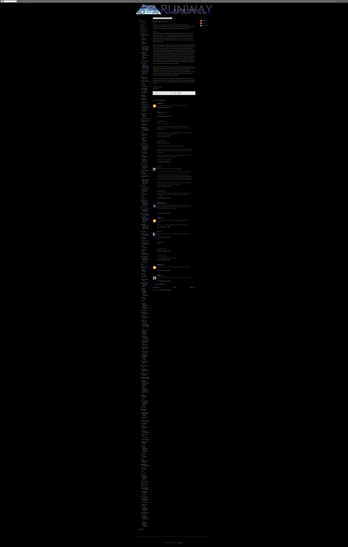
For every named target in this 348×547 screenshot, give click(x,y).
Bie (158, 231)
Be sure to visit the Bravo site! (144, 191)
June (142, 22)
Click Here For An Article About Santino (144, 357)
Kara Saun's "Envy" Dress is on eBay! (145, 337)
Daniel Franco (144, 483)
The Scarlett (205, 25)
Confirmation (144, 144)
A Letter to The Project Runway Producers (144, 332)
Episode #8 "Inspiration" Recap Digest (145, 129)
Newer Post (156, 287)
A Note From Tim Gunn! (145, 121)
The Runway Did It (144, 418)
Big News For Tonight (144, 410)
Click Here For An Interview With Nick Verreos (144, 403)
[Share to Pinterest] (180, 93)
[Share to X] (177, 93)
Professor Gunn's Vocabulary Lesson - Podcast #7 (144, 305)
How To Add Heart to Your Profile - (145, 167)
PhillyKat (159, 264)
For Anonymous (145, 170)
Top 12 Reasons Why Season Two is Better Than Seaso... (145, 48)
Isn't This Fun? (144, 502)
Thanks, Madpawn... (144, 456)
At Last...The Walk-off (144, 321)
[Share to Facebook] (178, 93)
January (143, 33)
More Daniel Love (144, 111)
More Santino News (144, 92)
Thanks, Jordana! (144, 247)
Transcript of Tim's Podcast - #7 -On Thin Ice (145, 326)
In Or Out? (143, 473)
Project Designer (144, 298)
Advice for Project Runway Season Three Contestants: (144, 292)
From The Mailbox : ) (144, 468)
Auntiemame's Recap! (144, 374)
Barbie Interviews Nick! (144, 43)
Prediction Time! (145, 439)
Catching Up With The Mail (145, 254)
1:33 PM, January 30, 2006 (163, 260)
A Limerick (143, 84)
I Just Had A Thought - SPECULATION (145, 518)
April (142, 26)
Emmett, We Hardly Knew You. (145, 370)
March (142, 29)
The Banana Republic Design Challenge (144, 524)
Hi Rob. (143, 398)
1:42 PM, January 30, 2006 (163, 270)
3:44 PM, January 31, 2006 (163, 281)
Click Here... (144, 407)
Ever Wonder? (144, 497)
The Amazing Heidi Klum (144, 499)
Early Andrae (144, 310)
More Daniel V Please (144, 423)
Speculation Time (144, 276)
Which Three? (144, 194)
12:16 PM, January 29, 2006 (164, 107)
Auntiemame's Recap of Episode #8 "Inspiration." (144, 202)
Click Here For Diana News (144, 243)
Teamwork (143, 494)
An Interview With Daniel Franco (144, 509)
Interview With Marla (144, 135)
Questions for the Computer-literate (144, 139)
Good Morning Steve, (144, 280)
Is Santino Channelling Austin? (144, 317)
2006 (141, 20)
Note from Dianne (143, 271)
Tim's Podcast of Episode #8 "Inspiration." (145, 210)
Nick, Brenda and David (144, 89)
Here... (142, 471)
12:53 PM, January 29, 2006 (164, 186)
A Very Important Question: (145, 107)
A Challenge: (144, 262)
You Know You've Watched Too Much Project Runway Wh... (145, 66)
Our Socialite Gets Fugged (145, 431)
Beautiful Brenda (143, 96)
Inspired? (143, 198)
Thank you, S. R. (145, 240)
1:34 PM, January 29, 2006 (163, 213)
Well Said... (143, 273)
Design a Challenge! (144, 156)
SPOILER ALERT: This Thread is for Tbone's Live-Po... (145, 227)
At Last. (143, 459)
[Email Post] (170, 93)
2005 (141, 529)
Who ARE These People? (145, 513)
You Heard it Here (144, 250)
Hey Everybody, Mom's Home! (145, 214)
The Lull (143, 75)
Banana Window (145, 420)
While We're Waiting (144, 396)
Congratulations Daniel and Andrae (145, 414)
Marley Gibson (160, 203)
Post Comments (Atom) (165, 290)
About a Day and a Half (144, 152)
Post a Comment (159, 284)
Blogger (181, 542)
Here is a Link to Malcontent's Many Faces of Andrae (145, 181)
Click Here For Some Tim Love (144, 362)
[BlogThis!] (175, 93)
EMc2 (142, 264)
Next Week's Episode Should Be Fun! (144, 477)
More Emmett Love (144, 366)
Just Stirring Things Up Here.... (144, 428)
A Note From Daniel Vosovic (144, 115)
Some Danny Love (144, 125)
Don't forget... (144, 485)
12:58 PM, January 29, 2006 (164, 198)
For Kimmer (144, 453)
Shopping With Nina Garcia (144, 488)
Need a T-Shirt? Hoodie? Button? (145, 443)
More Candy (144, 163)
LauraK (159, 103)
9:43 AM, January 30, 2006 (163, 251)
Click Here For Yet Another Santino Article (144, 284)
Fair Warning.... (144, 86)
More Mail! (143, 231)
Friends (143, 300)
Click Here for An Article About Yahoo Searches (145, 258)
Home (174, 287)
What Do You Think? (144, 39)
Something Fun (144, 187)
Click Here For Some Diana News (144, 348)
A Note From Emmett (144, 267)
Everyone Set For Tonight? (144, 234)
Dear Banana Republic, (144, 492)
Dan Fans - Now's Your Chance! (144, 160)
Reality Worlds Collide (144, 461)
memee (159, 218)
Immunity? (143, 185)
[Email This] (173, 93)
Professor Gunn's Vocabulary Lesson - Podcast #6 (144, 448)
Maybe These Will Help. (144, 78)
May (142, 24)
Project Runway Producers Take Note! (145, 72)
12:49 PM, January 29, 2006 (164, 161)
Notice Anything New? (145, 81)
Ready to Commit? (144, 173)
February (143, 31)
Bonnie (159, 275)
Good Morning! (144, 61)
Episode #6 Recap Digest (145, 465)
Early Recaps (144, 207)
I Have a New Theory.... (144, 505)
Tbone (203, 23)
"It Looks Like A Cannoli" (144, 352)
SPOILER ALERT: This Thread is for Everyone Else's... (144, 220)
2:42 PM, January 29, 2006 (163, 226)
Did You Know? (145, 118)
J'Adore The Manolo (144, 99)
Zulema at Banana (143, 238)
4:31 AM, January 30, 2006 (163, 237)
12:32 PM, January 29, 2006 (164, 116)
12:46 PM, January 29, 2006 (164, 136)
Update (143, 132)
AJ (157, 166)
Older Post (192, 287)
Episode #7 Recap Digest (145, 313)
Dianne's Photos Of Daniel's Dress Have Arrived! (145, 148)
